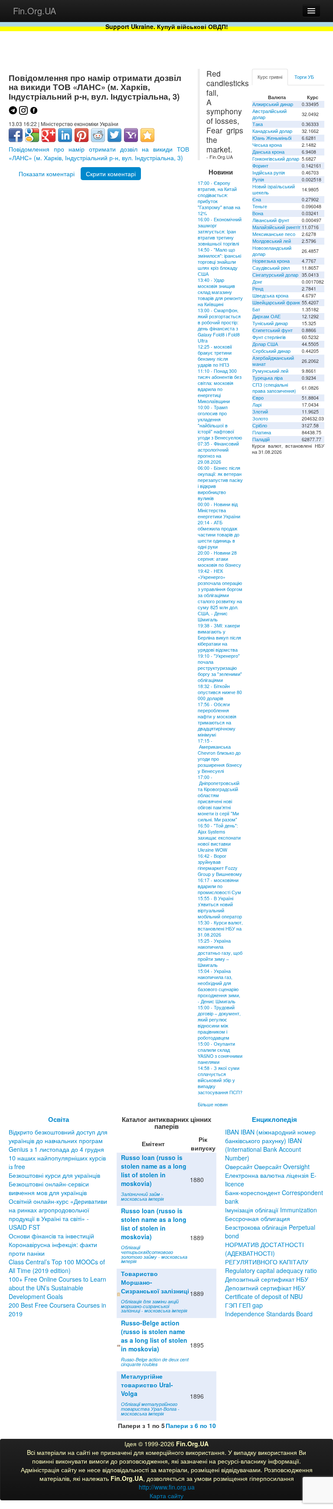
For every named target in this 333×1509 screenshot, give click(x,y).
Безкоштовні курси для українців (54, 1175)
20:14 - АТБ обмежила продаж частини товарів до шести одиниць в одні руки (218, 534)
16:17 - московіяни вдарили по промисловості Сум (219, 886)
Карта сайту (166, 1495)
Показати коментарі (47, 173)
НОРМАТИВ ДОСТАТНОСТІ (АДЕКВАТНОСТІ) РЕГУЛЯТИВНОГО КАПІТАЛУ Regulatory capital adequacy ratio (271, 1257)
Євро (258, 397)
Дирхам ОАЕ (266, 316)
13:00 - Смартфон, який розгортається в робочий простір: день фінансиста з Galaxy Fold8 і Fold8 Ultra (219, 325)
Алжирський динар (272, 104)
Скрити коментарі (111, 173)
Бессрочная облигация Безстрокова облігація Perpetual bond (270, 1227)
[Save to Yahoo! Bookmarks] (131, 135)
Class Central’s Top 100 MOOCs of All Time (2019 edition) (57, 1266)
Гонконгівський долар (275, 158)
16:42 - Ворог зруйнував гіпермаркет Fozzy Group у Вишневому (220, 865)
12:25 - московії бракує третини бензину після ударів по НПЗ (215, 355)
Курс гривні (270, 77)
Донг (257, 281)
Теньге (259, 206)
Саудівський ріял (271, 268)
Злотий (260, 411)
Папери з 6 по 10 (191, 1425)
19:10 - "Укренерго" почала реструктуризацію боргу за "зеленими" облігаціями (220, 668)
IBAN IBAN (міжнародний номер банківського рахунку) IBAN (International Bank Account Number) (270, 1145)
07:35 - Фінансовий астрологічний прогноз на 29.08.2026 (218, 452)
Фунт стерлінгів (269, 337)
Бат (256, 309)
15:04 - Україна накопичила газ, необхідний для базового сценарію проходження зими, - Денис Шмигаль (219, 986)
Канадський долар (272, 131)
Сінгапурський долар (275, 274)
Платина (261, 432)
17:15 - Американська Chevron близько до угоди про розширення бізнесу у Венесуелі (220, 755)
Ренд (257, 288)
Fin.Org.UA (34, 10)
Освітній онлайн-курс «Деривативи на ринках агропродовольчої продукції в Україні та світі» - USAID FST (58, 1214)
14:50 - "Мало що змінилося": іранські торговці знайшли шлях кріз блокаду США (219, 261)
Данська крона (268, 152)
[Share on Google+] (49, 135)
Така (257, 124)
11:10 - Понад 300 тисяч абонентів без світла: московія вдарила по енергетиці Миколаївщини (220, 386)
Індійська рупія (268, 172)
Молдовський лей (271, 241)
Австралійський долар (269, 114)
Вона (257, 213)
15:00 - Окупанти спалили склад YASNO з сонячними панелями (220, 1052)
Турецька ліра (267, 378)
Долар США (265, 344)
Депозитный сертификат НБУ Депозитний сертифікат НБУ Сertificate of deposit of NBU (266, 1288)
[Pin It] (81, 135)
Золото (260, 418)
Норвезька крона (271, 261)
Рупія (258, 179)
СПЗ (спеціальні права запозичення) (274, 387)
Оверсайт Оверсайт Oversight (267, 1166)
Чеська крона (267, 145)
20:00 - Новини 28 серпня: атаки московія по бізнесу (219, 558)
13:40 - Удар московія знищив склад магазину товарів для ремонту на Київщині (220, 292)
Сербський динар (271, 351)
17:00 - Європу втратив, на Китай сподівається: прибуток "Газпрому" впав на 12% (219, 198)
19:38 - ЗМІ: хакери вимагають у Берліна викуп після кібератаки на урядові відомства (219, 637)
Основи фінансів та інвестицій (51, 1235)
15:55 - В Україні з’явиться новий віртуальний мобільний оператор (220, 907)
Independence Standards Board (269, 1313)
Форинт (260, 165)
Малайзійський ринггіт (276, 227)
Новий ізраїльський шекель (273, 189)
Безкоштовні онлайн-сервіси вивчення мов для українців (49, 1188)
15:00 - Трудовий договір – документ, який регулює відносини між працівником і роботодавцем (219, 1022)
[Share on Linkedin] (65, 135)
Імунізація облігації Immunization (271, 1209)
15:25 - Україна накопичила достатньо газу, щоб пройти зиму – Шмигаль (220, 952)
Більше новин (213, 1104)
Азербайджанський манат (273, 361)
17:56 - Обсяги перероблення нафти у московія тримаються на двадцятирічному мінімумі (217, 719)
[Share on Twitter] (114, 135)
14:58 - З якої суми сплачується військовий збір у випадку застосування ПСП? (220, 1080)
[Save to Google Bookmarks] (32, 135)
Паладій (261, 439)
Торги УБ (304, 77)
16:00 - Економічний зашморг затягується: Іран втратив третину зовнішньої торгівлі (220, 231)
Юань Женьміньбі (271, 138)
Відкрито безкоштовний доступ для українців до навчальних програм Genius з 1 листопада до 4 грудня (58, 1141)
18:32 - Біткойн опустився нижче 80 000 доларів (220, 692)
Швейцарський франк (276, 302)
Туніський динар (270, 323)
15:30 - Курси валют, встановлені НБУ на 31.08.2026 (220, 928)
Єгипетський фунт (272, 330)
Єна (256, 199)
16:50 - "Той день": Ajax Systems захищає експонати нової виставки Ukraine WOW (219, 837)
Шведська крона (270, 295)
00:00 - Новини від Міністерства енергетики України (219, 510)
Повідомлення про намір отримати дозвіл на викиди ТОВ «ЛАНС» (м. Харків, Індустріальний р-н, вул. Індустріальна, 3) (99, 153)
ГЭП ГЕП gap (244, 1305)
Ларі (256, 404)
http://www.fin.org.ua (167, 1487)
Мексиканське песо (273, 234)
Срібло (259, 425)
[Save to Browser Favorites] (147, 135)
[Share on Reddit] (98, 135)
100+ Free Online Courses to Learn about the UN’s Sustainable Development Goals (57, 1288)
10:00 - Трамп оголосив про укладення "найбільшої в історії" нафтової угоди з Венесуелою (220, 422)
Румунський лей (270, 371)
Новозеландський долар (271, 251)
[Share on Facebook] (16, 135)
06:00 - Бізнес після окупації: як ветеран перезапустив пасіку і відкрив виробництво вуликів (220, 483)
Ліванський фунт (270, 220)
